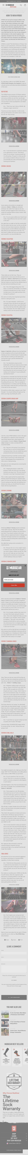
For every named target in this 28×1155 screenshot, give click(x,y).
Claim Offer (14, 585)
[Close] (25, 565)
